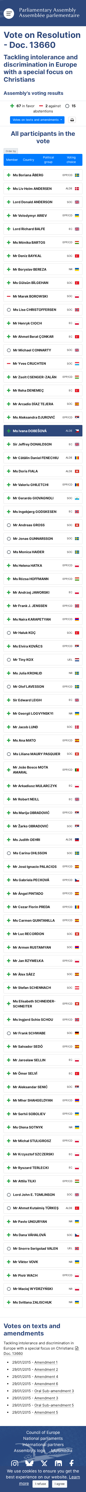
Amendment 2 (46, 1369)
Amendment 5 (46, 1412)
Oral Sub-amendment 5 (54, 1405)
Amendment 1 (46, 1362)
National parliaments (43, 1438)
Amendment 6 (46, 1383)
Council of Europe (43, 1432)
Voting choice (71, 160)
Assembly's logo (29, 1450)
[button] (72, 120)
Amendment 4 (46, 1376)
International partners (43, 1444)
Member (12, 160)
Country (28, 160)
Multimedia (61, 1450)
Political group (48, 160)
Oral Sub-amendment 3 (54, 1391)
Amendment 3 (46, 1398)
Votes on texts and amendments (36, 119)
